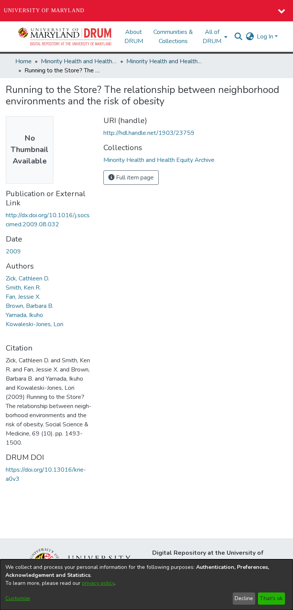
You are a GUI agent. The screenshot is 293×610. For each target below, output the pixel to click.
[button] (65, 36)
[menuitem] (214, 36)
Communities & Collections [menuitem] (173, 36)
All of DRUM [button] (212, 36)
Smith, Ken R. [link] (23, 287)
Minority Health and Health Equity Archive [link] (79, 61)
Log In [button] (266, 36)
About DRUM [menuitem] (133, 36)
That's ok (271, 598)
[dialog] (146, 584)
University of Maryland (44, 10)
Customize (17, 598)
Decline (244, 598)
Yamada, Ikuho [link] (24, 315)
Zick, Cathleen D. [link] (27, 278)
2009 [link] (13, 251)
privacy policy (98, 583)
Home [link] (23, 61)
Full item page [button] (134, 177)
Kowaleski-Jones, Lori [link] (34, 324)
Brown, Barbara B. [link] (29, 306)
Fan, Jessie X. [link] (23, 297)
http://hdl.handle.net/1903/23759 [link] (149, 133)
